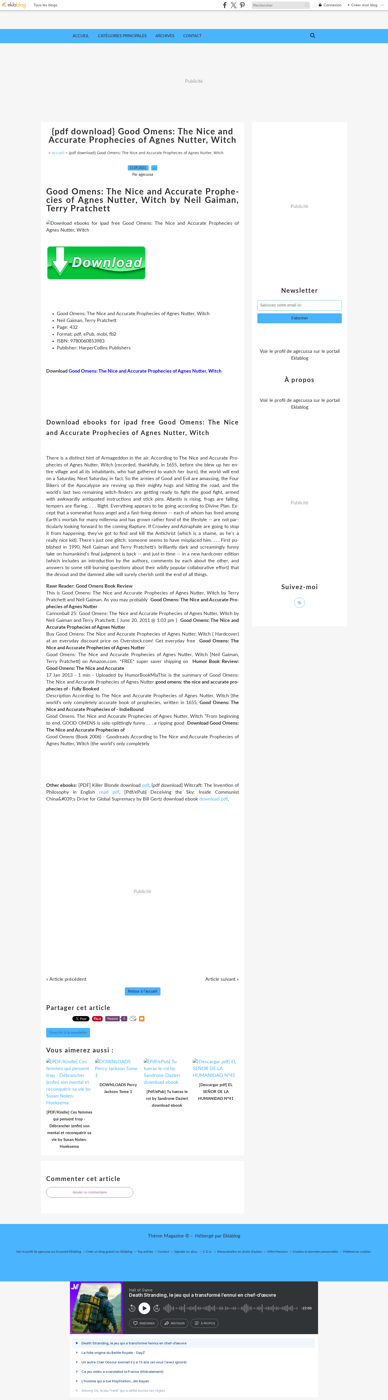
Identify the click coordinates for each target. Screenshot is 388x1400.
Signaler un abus (186, 1251)
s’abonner (147, 1323)
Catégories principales (122, 36)
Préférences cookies (357, 1251)
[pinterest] (242, 5)
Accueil (81, 36)
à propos (208, 1323)
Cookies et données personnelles (315, 1251)
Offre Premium (277, 1251)
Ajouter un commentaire (90, 1192)
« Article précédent (66, 979)
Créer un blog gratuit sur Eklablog (109, 1251)
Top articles (145, 1251)
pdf (145, 785)
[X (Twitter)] (233, 5)
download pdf (213, 799)
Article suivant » (222, 979)
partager (178, 1323)
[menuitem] (81, 36)
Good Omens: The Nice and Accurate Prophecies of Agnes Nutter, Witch (145, 371)
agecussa (302, 351)
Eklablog (231, 1236)
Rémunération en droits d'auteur (239, 1251)
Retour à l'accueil (142, 991)
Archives (164, 36)
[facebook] (224, 5)
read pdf (109, 792)
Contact (192, 36)
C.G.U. (207, 1251)
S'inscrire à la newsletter (68, 1033)
